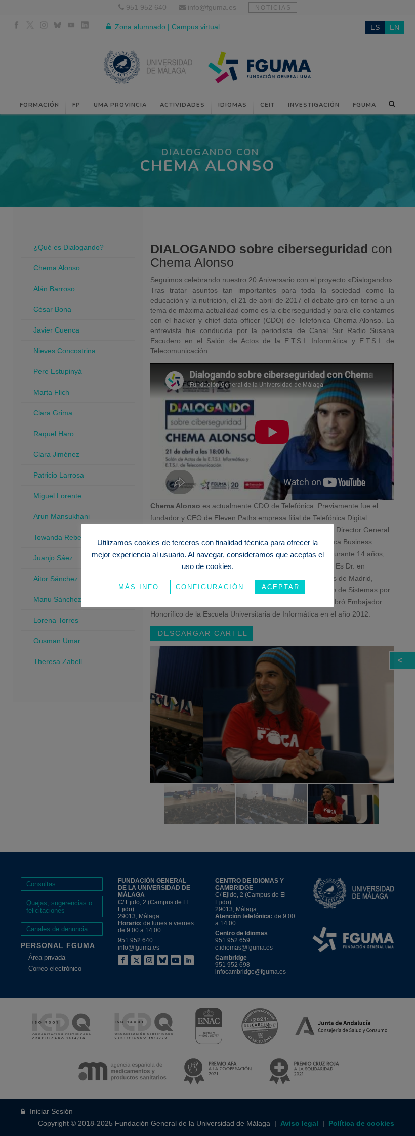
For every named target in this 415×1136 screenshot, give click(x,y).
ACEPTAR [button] (281, 587)
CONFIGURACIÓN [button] (210, 587)
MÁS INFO (138, 587)
